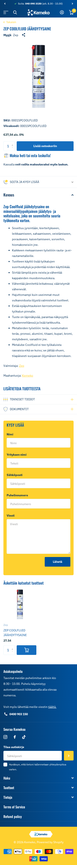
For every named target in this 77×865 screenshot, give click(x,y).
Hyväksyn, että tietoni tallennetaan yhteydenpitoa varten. (37, 767)
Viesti (11, 515)
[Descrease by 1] (13, 149)
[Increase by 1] (13, 142)
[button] (4, 3)
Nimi (11, 434)
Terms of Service (14, 806)
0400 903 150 (18, 714)
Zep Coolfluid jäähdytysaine (15, 632)
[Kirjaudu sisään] (62, 12)
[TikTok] (24, 737)
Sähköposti (15, 475)
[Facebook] (15, 737)
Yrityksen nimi (17, 455)
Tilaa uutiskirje (13, 747)
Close (15, 12)
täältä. (52, 707)
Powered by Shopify (50, 842)
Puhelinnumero (17, 495)
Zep (15, 35)
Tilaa (69, 755)
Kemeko (27, 375)
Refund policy (12, 816)
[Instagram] (5, 737)
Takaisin (11, 22)
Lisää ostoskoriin (45, 146)
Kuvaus (8, 194)
